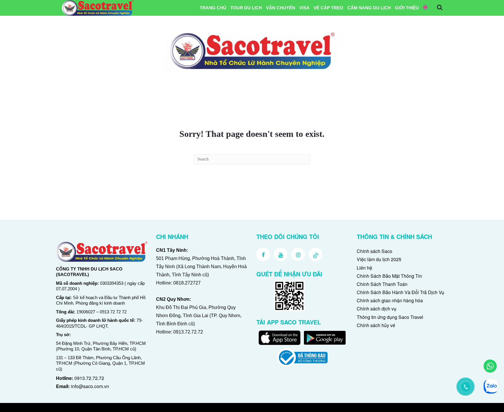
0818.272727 (187, 282)
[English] (425, 8)
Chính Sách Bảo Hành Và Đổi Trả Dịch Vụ (400, 292)
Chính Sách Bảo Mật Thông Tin (389, 276)
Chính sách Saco (374, 251)
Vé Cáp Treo (328, 7)
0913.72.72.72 (89, 378)
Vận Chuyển (280, 7)
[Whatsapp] (490, 366)
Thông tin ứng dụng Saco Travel (390, 317)
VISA (304, 7)
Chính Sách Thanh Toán (382, 284)
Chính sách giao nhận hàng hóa (390, 300)
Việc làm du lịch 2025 (379, 259)
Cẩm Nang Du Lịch (369, 7)
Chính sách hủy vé (376, 325)
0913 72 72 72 (113, 311)
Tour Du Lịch (246, 7)
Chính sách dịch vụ (376, 308)
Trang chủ (213, 7)
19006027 (85, 311)
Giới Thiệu (407, 7)
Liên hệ (364, 267)
